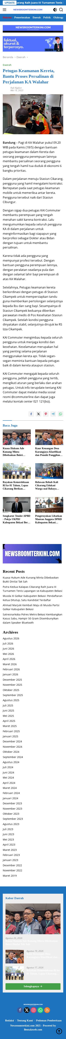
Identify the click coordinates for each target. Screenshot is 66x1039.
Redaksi (9, 1020)
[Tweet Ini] (38, 414)
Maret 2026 (10, 664)
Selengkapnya (32, 986)
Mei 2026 (8, 654)
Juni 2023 (8, 834)
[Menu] (5, 10)
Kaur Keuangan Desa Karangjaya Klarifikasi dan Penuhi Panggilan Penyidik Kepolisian (48, 452)
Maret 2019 (10, 875)
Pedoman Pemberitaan (49, 1020)
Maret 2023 (10, 850)
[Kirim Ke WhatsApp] (60, 414)
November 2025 (12, 684)
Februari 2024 (11, 793)
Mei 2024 (8, 777)
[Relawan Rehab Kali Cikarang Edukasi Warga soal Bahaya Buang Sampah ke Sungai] (49, 471)
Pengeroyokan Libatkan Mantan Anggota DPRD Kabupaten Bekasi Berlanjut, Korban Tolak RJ (49, 519)
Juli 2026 (8, 643)
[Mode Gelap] (55, 10)
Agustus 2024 (11, 762)
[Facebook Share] (31, 414)
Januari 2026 (10, 674)
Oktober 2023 (11, 813)
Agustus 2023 (11, 824)
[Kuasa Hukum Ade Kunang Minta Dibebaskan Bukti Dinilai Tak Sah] (17, 437)
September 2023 (13, 818)
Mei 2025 (8, 715)
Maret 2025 (10, 726)
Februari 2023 (11, 855)
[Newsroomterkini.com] (27, 9)
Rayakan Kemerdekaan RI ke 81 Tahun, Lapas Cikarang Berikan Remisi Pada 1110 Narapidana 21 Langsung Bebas (17, 486)
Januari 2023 (10, 860)
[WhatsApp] (40, 1010)
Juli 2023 (8, 829)
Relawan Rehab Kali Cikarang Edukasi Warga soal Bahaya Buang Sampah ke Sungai (46, 486)
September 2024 (13, 757)
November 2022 (12, 870)
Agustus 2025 (11, 700)
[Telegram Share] (53, 414)
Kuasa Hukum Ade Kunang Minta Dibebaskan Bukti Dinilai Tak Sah (13, 452)
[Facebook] (20, 1010)
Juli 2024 (8, 767)
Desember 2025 (12, 679)
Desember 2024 (12, 741)
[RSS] (47, 1010)
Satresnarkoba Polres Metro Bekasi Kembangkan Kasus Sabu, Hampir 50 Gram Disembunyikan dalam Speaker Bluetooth (32, 618)
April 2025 (9, 721)
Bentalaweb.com (33, 1029)
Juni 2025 (8, 710)
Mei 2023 (8, 839)
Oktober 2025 (11, 690)
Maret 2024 (10, 788)
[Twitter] (27, 1010)
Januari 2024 (10, 798)
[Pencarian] (61, 10)
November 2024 (12, 746)
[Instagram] (33, 1010)
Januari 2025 (10, 736)
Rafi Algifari (16, 87)
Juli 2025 (8, 705)
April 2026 (9, 659)
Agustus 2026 (11, 638)
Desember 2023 (12, 803)
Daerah (7, 64)
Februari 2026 (11, 669)
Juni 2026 (8, 648)
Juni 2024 (8, 772)
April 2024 (9, 783)
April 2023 (9, 844)
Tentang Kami (25, 1020)
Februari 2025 (11, 731)
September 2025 (13, 695)
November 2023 (12, 808)
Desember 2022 (12, 865)
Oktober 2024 (11, 751)
